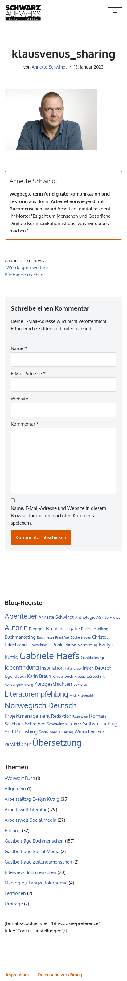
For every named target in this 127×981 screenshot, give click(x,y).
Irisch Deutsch (97, 668)
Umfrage (14, 904)
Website (19, 399)
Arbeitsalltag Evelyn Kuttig (32, 799)
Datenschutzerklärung (60, 974)
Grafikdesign (93, 657)
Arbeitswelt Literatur (26, 809)
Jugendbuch (15, 676)
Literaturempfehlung (36, 693)
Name (19, 348)
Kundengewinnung (19, 684)
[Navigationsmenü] (115, 12)
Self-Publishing (21, 731)
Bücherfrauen (81, 637)
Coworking (38, 645)
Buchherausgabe (63, 628)
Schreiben (35, 724)
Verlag (67, 731)
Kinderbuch (62, 676)
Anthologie (85, 617)
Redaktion (61, 716)
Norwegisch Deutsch (40, 705)
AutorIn (16, 627)
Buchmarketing (20, 637)
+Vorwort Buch (20, 778)
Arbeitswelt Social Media (30, 820)
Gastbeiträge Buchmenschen (34, 841)
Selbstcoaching (100, 724)
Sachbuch (14, 723)
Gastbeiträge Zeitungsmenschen (38, 862)
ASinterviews (108, 617)
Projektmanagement (27, 716)
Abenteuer (21, 616)
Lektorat (80, 684)
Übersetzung (56, 742)
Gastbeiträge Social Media (32, 851)
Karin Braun (39, 676)
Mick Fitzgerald (81, 695)
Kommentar (25, 424)
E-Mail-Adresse (28, 373)
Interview (73, 668)
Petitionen (15, 893)
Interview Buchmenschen (30, 872)
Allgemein (15, 789)
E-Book (55, 644)
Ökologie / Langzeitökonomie (36, 883)
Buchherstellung (94, 628)
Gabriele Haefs (49, 655)
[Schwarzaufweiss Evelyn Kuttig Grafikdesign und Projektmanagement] (23, 12)
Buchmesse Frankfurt (53, 637)
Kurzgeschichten (53, 684)
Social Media (49, 732)
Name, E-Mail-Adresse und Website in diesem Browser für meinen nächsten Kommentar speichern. (58, 515)
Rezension (80, 716)
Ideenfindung (22, 667)
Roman (97, 715)
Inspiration (51, 668)
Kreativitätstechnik (89, 676)
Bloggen (37, 628)
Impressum (17, 974)
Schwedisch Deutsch (64, 724)
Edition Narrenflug (80, 644)
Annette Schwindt (49, 67)
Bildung (13, 830)
